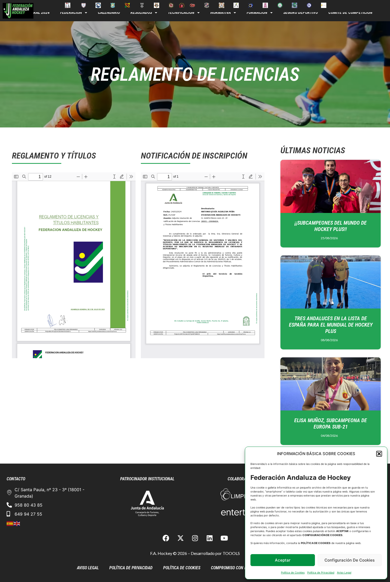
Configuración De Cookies (349, 560)
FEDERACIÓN (71, 12)
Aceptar (283, 560)
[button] (379, 453)
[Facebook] (165, 538)
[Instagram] (195, 538)
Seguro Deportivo (300, 12)
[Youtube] (224, 538)
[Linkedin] (209, 538)
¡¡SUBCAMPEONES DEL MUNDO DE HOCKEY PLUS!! (330, 226)
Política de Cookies (293, 572)
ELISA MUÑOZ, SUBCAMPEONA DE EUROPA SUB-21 (330, 423)
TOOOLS (231, 553)
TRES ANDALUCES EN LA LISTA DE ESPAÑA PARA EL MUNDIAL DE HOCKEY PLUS (330, 324)
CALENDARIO (109, 12)
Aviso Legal (344, 572)
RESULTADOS (141, 12)
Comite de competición (350, 12)
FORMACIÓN (257, 12)
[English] (17, 523)
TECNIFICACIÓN (181, 12)
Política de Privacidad (320, 572)
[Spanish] (10, 523)
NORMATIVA (220, 12)
